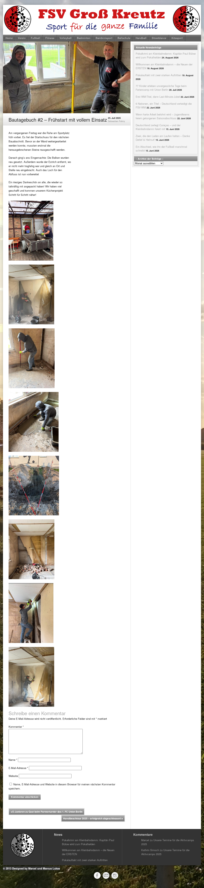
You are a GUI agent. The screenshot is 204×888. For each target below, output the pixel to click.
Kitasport (177, 38)
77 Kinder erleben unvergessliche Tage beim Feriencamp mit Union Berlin (161, 88)
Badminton (83, 38)
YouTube (106, 875)
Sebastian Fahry (116, 121)
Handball (141, 38)
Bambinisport (104, 38)
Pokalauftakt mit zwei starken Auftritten (158, 75)
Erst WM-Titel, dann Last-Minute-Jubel (158, 96)
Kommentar (16, 727)
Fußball (35, 38)
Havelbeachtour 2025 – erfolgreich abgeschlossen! (93, 818)
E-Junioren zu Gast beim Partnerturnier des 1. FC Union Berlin (46, 811)
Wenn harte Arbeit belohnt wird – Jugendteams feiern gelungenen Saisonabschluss (162, 116)
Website (13, 776)
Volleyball (66, 38)
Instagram (114, 875)
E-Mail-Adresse (18, 768)
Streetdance (159, 38)
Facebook (97, 875)
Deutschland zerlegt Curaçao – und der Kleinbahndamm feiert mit (158, 127)
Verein (22, 38)
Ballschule (124, 38)
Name (13, 760)
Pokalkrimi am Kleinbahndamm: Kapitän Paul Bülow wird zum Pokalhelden (88, 842)
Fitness (49, 38)
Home (9, 38)
